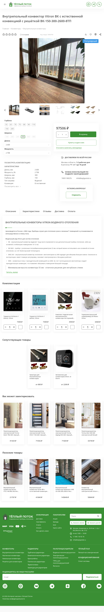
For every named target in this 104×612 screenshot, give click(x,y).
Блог (54, 525)
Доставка (59, 211)
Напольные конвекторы (11, 558)
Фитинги (56, 566)
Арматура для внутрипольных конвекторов (35, 376)
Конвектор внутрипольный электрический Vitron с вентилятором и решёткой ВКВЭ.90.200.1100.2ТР (90, 492)
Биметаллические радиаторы (39, 555)
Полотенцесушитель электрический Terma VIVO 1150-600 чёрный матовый (38, 434)
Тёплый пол (84, 549)
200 (12, 129)
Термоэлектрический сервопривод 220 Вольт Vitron (90, 316)
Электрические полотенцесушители (60, 556)
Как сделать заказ (42, 531)
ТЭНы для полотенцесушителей (61, 562)
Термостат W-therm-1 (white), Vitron (37, 317)
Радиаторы (33, 549)
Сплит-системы (84, 561)
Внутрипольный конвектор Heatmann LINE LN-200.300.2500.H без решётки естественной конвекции (65, 491)
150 (6, 129)
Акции (55, 519)
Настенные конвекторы (11, 555)
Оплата (71, 211)
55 (6, 124)
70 (15, 124)
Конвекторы (16, 29)
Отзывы (47, 211)
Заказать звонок (78, 523)
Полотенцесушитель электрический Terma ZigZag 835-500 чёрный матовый (64, 434)
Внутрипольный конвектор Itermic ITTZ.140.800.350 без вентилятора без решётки (13, 490)
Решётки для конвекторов (12, 562)
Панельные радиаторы (36, 562)
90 (29, 124)
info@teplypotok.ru (83, 178)
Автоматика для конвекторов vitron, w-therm (63, 376)
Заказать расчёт (95, 523)
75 (20, 124)
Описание (10, 211)
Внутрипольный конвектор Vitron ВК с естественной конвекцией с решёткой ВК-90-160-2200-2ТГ (39, 491)
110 (33, 124)
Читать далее (12, 272)
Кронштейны (33, 558)
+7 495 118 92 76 (78, 537)
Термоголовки (33, 565)
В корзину (83, 134)
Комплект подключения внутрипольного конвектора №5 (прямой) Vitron (64, 317)
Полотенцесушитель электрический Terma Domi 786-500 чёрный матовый (11, 434)
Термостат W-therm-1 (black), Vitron (11, 317)
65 (11, 124)
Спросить (76, 195)
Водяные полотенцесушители (64, 552)
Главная (5, 29)
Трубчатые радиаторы (36, 552)
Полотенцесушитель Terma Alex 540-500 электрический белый (89, 433)
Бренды (55, 522)
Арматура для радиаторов (37, 568)
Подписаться (92, 577)
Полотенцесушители (63, 549)
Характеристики (31, 211)
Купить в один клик (76, 142)
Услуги (38, 525)
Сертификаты (41, 522)
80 (24, 124)
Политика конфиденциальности (13, 599)
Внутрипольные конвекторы (34, 29)
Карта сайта (57, 528)
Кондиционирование (88, 557)
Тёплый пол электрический (88, 552)
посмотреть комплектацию (17, 163)
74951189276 (67, 178)
